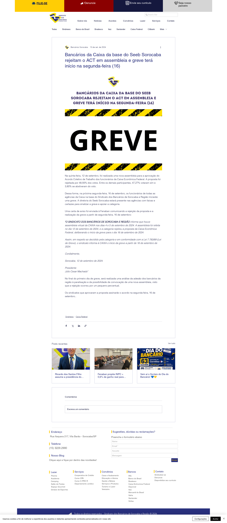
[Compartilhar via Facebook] (66, 326)
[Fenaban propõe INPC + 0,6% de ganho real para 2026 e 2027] (114, 359)
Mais (162, 29)
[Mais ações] (160, 47)
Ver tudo (171, 343)
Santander (121, 29)
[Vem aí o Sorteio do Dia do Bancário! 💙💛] (156, 359)
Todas (54, 29)
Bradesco (99, 29)
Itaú (109, 29)
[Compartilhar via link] (85, 326)
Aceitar (215, 518)
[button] (143, 19)
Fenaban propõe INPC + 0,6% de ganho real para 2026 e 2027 (111, 375)
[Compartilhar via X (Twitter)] (72, 326)
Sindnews (66, 29)
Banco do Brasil (82, 29)
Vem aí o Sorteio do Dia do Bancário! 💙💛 (154, 375)
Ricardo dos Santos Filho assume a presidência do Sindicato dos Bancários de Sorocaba (69, 375)
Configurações (201, 518)
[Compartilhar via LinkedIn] (79, 326)
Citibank (151, 29)
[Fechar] (223, 519)
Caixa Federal (137, 29)
